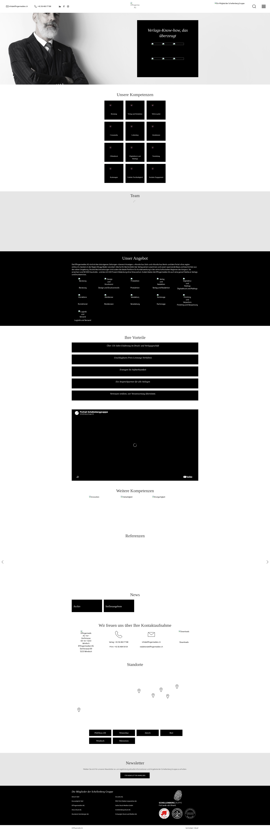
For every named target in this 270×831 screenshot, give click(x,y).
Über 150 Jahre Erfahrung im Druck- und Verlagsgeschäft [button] (133, 345)
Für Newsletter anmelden (135, 775)
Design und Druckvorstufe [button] (108, 288)
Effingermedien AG (78, 805)
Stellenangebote (113, 606)
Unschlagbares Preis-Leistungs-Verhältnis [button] (133, 357)
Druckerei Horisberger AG (80, 814)
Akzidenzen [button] (109, 304)
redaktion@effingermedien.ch (151, 647)
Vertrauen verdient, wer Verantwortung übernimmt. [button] (133, 393)
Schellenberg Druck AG (122, 810)
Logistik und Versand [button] (82, 320)
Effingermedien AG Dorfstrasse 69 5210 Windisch (86, 649)
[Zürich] (153, 697)
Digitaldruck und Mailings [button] (187, 288)
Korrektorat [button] (83, 304)
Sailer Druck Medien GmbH (124, 805)
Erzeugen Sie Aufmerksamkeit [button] (133, 369)
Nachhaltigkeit (189, 828)
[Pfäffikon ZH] (168, 698)
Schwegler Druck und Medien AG (126, 814)
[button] (82, 282)
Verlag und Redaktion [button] (161, 288)
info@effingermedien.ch (151, 642)
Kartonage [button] (161, 304)
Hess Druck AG (76, 810)
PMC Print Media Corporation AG (126, 801)
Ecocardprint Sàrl (77, 801)
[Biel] (79, 712)
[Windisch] (139, 693)
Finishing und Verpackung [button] (187, 305)
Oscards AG (119, 797)
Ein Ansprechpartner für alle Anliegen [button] (133, 381)
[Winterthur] (161, 692)
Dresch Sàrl (75, 797)
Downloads (184, 642)
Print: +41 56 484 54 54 (119, 647)
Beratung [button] (83, 288)
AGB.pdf (196, 828)
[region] (135, 699)
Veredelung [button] (135, 304)
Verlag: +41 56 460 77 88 (118, 642)
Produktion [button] (135, 288)
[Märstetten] (177, 689)
